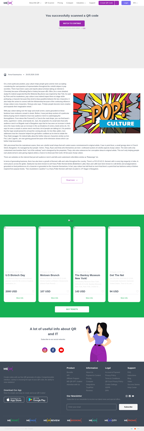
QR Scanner (49, 3)
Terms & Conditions (112, 378)
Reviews (89, 390)
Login (126, 3)
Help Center (132, 387)
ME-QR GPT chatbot (74, 381)
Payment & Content (93, 375)
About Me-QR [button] (34, 3)
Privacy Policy (110, 375)
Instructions (132, 375)
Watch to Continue (72, 23)
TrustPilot (89, 387)
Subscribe (128, 407)
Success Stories (134, 384)
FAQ (129, 372)
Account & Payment (112, 372)
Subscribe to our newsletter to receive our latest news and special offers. (93, 399)
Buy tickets (72, 309)
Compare (69, 3)
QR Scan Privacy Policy (114, 381)
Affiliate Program (73, 378)
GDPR (107, 387)
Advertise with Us (73, 384)
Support (92, 3)
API (68, 375)
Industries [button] (80, 3)
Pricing (60, 3)
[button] (135, 3)
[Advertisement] (72, 53)
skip (84, 28)
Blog (129, 378)
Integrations (90, 384)
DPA (107, 390)
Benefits (70, 372)
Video (130, 381)
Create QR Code (106, 3)
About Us (89, 372)
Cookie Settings (111, 384)
